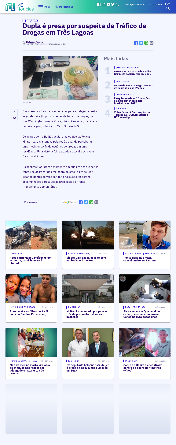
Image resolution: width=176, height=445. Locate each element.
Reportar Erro (32, 202)
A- (15, 112)
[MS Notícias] (20, 8)
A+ (14, 117)
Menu (47, 6)
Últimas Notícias (64, 6)
